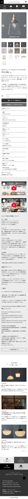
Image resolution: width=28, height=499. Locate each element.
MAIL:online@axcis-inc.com (10, 482)
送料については (5, 172)
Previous (0, 6)
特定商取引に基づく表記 (6, 174)
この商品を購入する (14, 349)
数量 (2, 96)
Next (27, 6)
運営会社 (4, 490)
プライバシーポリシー (12, 490)
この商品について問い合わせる (14, 104)
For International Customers (8, 493)
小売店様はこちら (17, 491)
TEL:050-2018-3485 (7, 481)
